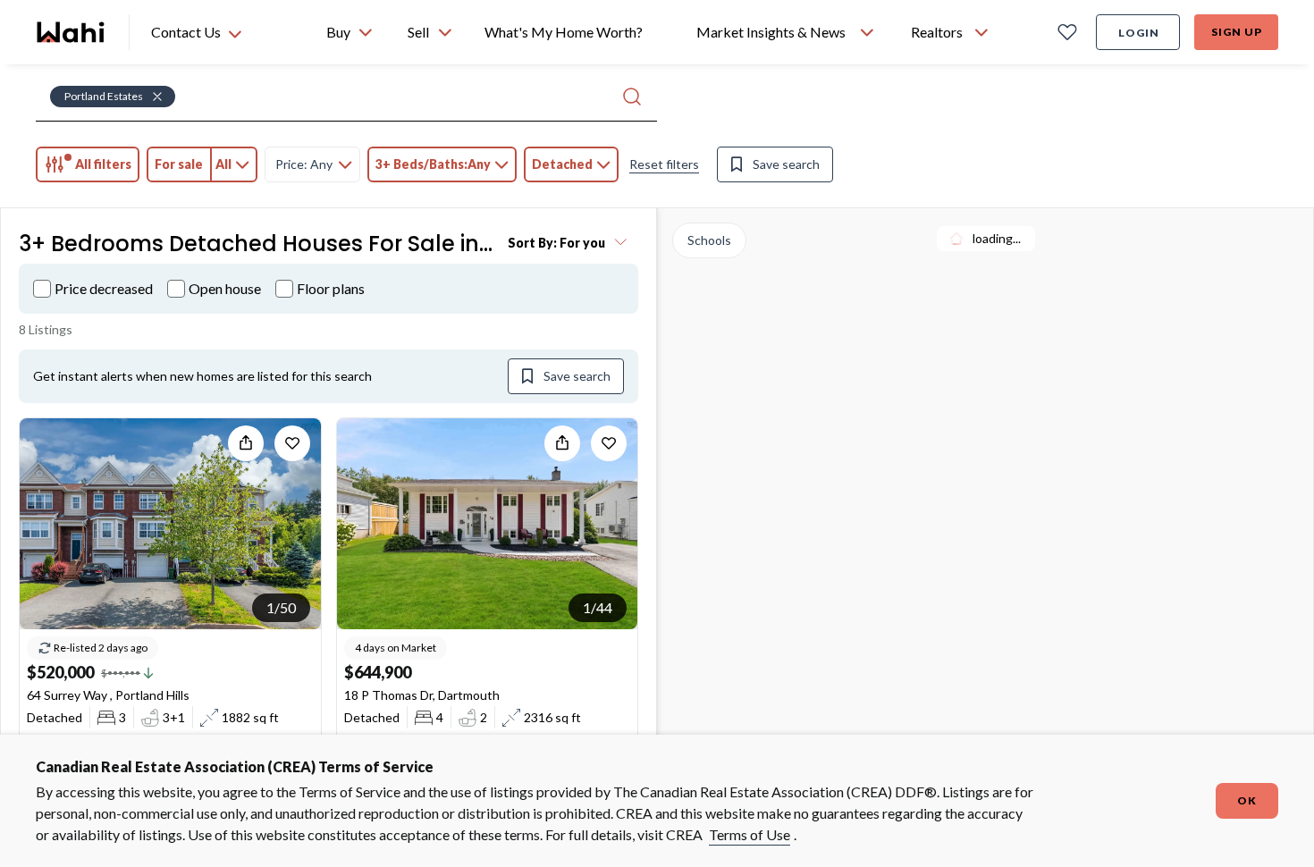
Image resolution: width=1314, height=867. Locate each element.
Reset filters (664, 164)
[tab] (87, 164)
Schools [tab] (709, 240)
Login (1138, 32)
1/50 (281, 607)
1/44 (597, 607)
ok (1247, 800)
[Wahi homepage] (71, 32)
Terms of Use (749, 834)
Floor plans (331, 288)
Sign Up (1236, 31)
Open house (225, 288)
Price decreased (104, 288)
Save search (786, 164)
